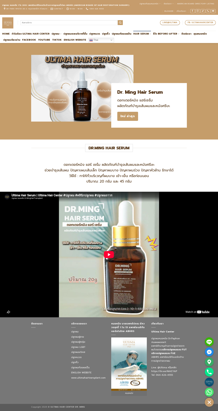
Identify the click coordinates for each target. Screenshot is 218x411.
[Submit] (120, 22)
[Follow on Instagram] (197, 11)
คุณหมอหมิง (200, 34)
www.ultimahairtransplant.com (88, 378)
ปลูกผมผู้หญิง (78, 342)
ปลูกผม (55, 34)
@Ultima (162, 367)
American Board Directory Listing (195, 3)
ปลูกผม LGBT (78, 347)
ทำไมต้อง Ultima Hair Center (31, 34)
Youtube (44, 40)
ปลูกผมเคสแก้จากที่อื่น (75, 34)
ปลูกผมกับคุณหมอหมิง (149, 3)
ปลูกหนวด (94, 34)
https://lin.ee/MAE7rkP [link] (164, 371)
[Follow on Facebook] (192, 11)
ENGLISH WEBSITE (75, 40)
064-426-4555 (164, 375)
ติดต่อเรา (168, 3)
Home (6, 34)
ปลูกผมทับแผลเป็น (121, 34)
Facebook (29, 40)
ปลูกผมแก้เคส (78, 352)
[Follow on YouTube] (213, 11)
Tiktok (57, 40)
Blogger (168, 11)
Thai (95, 40)
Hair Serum (141, 34)
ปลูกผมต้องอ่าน (11, 40)
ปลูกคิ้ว (106, 34)
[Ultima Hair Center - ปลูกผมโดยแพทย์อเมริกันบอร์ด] (7, 23)
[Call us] (208, 11)
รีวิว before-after (165, 34)
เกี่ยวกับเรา (181, 11)
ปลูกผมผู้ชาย (77, 337)
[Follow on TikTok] (203, 11)
